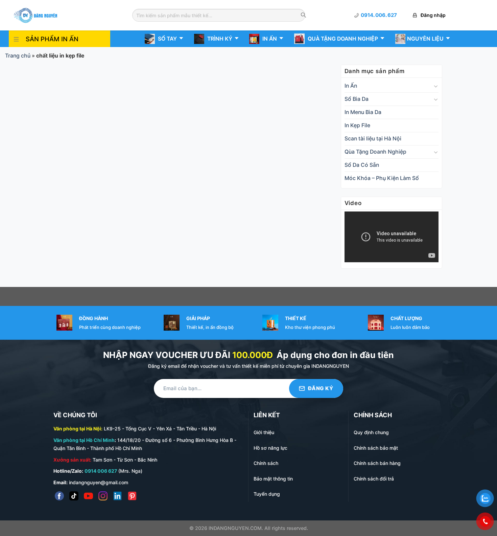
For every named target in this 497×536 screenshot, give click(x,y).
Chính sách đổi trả (374, 479)
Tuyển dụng (267, 494)
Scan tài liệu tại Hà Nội (373, 138)
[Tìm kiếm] (303, 15)
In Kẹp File (357, 125)
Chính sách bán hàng (377, 463)
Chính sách (266, 463)
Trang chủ (17, 55)
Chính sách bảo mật (376, 448)
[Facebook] (59, 496)
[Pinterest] (132, 496)
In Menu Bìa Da (363, 112)
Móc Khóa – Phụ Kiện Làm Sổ (382, 178)
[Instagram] (103, 496)
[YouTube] (88, 496)
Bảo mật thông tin (273, 479)
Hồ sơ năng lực (270, 448)
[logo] (35, 15)
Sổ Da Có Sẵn (362, 165)
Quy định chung (371, 432)
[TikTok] (74, 496)
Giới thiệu (264, 432)
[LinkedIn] (117, 496)
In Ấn (351, 86)
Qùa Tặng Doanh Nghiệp (375, 152)
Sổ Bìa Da (357, 99)
